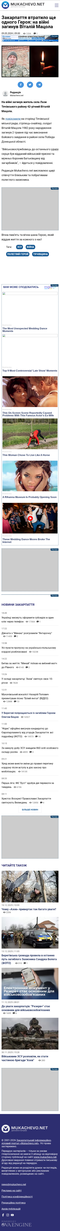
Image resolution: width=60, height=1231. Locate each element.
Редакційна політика (14, 1202)
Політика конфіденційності (17, 1196)
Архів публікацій (11, 1208)
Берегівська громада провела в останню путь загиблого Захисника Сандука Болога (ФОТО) (29, 959)
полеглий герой (17, 254)
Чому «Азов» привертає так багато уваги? (29, 909)
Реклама (30, 38)
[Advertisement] (30, 209)
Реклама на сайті (12, 1190)
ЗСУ (19, 247)
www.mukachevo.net (45, 1157)
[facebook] (3, 1215)
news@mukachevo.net (14, 1184)
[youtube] (12, 1215)
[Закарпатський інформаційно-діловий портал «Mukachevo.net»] (23, 5)
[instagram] (7, 1215)
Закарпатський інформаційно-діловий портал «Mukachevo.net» (26, 1142)
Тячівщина (40, 254)
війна (30, 247)
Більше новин (30, 809)
